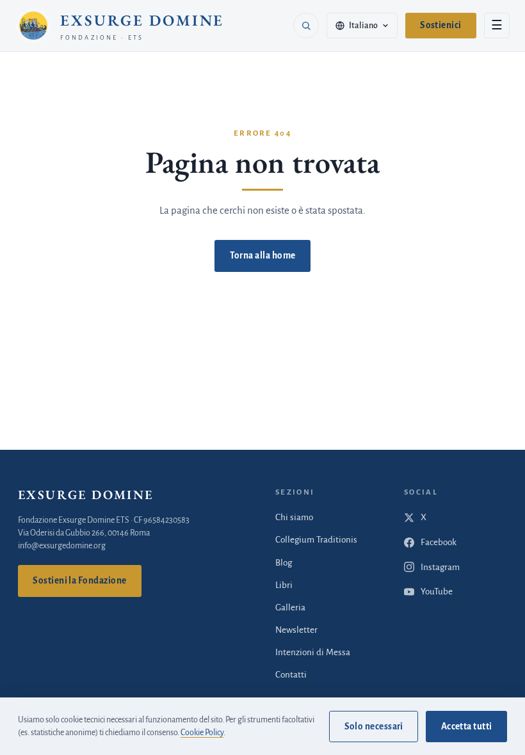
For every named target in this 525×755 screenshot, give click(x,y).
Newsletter (296, 630)
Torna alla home (263, 255)
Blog (283, 563)
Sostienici (441, 25)
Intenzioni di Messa (312, 652)
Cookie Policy (202, 732)
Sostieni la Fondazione (79, 580)
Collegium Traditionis (316, 539)
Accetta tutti (466, 726)
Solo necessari (373, 726)
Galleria (290, 607)
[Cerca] (306, 25)
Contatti (291, 675)
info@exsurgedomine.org (62, 545)
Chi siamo (294, 517)
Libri (284, 585)
